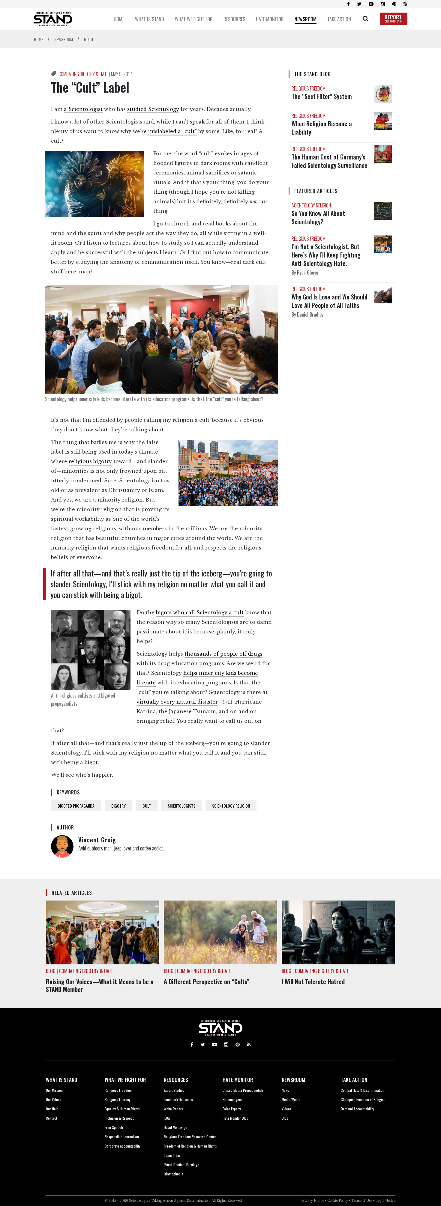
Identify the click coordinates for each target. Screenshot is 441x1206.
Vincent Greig (97, 839)
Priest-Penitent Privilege (181, 1164)
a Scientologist (83, 109)
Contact (51, 1118)
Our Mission (54, 1090)
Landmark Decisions (178, 1099)
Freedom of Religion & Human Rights (190, 1145)
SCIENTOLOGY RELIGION (231, 806)
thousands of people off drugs (223, 654)
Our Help (52, 1108)
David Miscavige (175, 1127)
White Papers (173, 1108)
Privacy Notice (312, 1201)
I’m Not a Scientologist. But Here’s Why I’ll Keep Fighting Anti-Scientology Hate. (326, 255)
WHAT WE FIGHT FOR (125, 1079)
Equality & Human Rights (122, 1108)
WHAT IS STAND (61, 1079)
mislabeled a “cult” (172, 131)
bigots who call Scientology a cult (200, 612)
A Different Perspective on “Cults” (206, 981)
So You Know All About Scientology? (318, 217)
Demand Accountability (357, 1108)
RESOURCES (176, 1079)
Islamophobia (173, 1173)
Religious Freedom (118, 1090)
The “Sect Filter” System (322, 96)
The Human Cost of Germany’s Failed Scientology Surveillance (330, 161)
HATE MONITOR (238, 1079)
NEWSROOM (293, 1079)
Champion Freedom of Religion (363, 1099)
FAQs (167, 1118)
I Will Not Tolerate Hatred (313, 981)
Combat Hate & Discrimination (362, 1090)
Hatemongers (232, 1099)
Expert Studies (174, 1090)
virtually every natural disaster (177, 702)
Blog (285, 1118)
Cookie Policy (337, 1201)
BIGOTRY (118, 806)
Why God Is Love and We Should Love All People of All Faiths (330, 301)
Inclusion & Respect (119, 1118)
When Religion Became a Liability (322, 127)
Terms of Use (361, 1201)
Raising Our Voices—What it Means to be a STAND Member (99, 985)
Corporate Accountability (122, 1145)
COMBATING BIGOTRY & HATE (83, 74)
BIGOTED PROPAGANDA (76, 806)
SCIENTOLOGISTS (181, 806)
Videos (286, 1108)
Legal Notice (385, 1201)
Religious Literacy (117, 1099)
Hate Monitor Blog (235, 1118)
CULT (146, 806)
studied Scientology (153, 109)
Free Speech (114, 1127)
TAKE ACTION (354, 1079)
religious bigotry (90, 461)
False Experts (232, 1108)
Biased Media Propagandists (243, 1090)
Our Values (53, 1099)
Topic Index (172, 1155)
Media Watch (291, 1099)
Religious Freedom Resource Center (190, 1136)
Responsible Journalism (122, 1136)
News (285, 1090)
